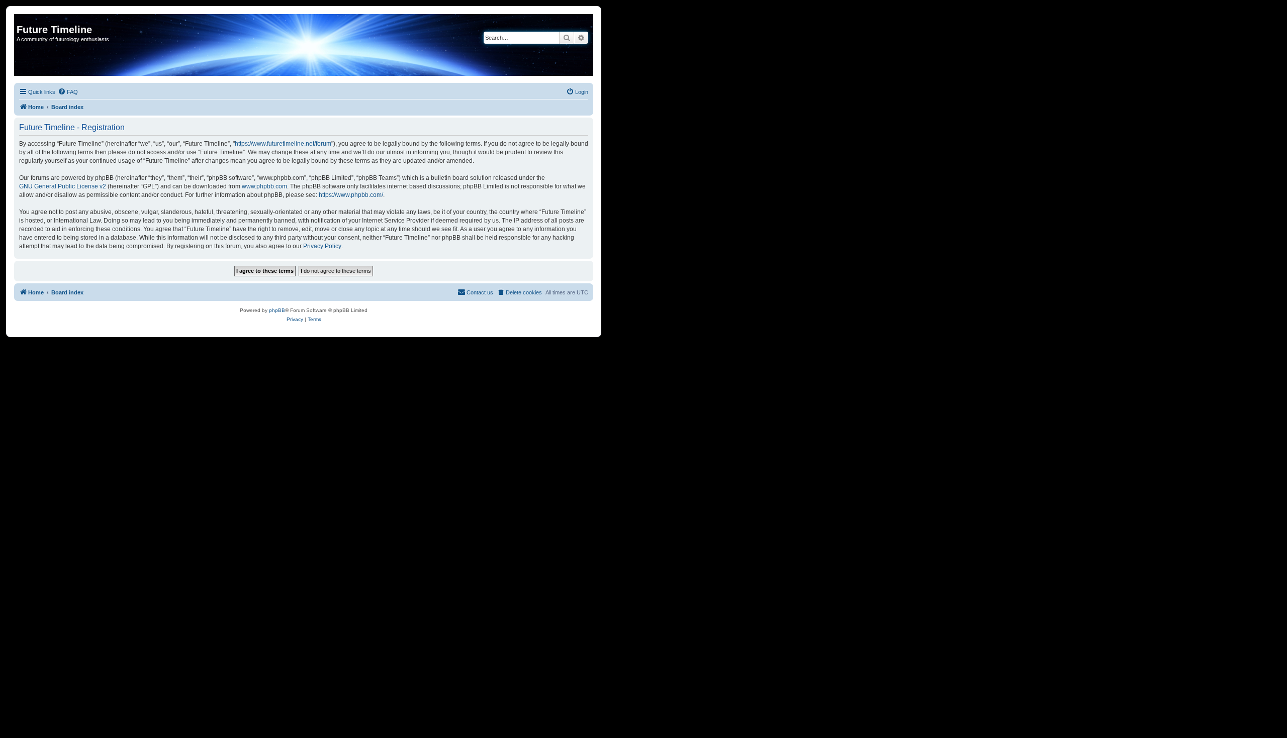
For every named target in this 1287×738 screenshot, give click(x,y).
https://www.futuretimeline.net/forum (283, 143)
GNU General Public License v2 (62, 186)
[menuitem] (68, 92)
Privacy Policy (322, 246)
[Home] (22, 19)
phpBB (277, 310)
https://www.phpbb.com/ (351, 194)
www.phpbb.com (264, 186)
